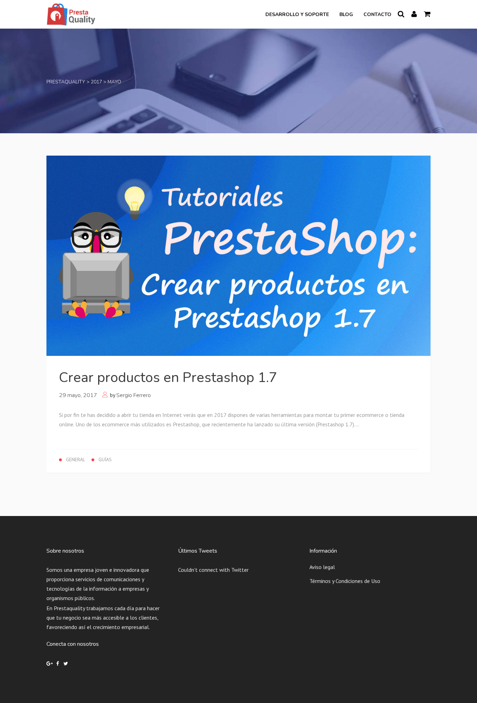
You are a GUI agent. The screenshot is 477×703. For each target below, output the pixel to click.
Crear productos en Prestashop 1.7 (168, 377)
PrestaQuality (65, 81)
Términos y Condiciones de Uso (344, 580)
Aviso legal (322, 566)
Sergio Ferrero (133, 395)
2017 (96, 81)
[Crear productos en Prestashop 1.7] (238, 255)
